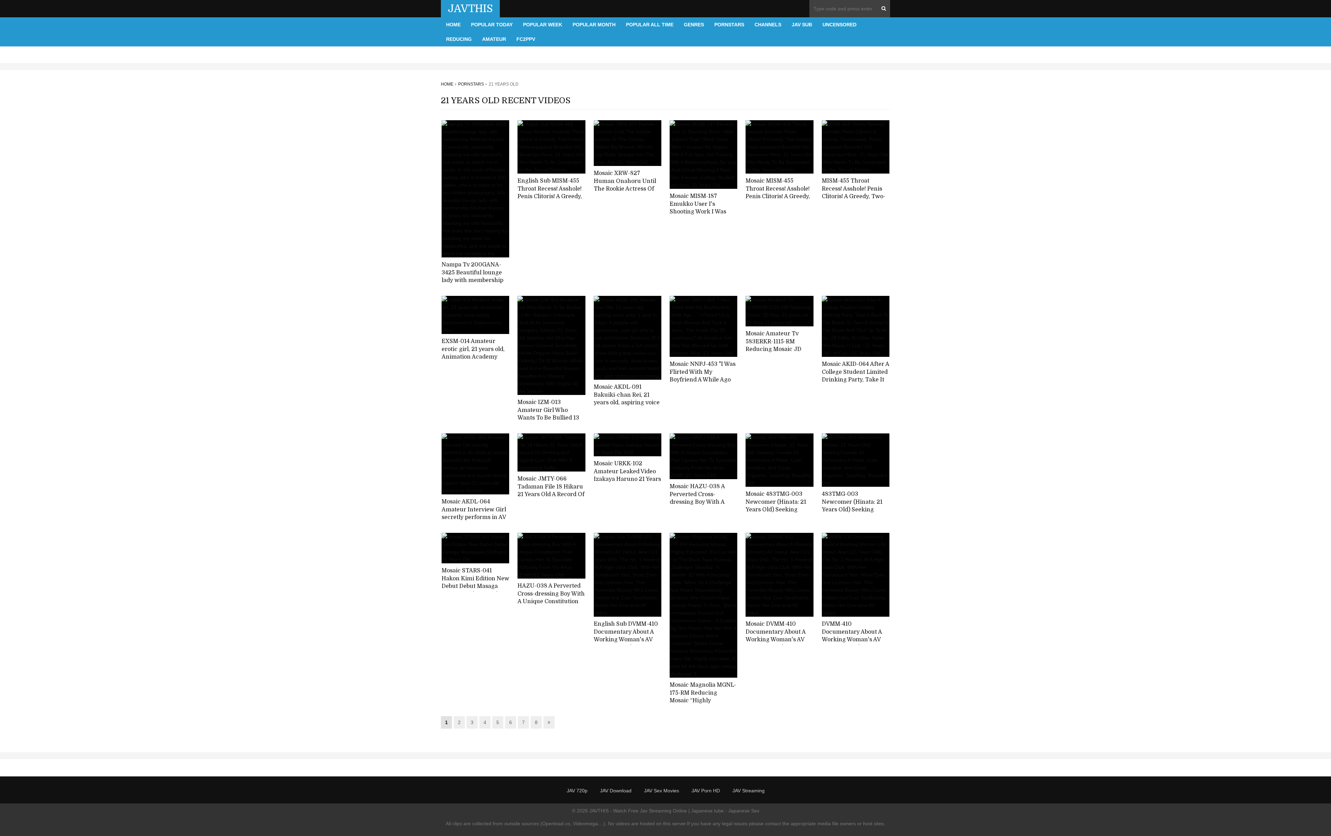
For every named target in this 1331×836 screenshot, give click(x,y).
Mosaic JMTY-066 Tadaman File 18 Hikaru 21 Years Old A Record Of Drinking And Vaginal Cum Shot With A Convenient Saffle (550, 498)
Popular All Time (649, 24)
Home (453, 24)
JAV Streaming (748, 790)
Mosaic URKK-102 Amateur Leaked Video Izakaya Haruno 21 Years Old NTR (627, 475)
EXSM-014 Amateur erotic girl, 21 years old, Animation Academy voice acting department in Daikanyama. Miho (475, 357)
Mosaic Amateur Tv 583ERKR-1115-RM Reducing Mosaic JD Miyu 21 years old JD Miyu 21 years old (774, 349)
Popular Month (594, 24)
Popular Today (492, 24)
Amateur (494, 39)
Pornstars (729, 24)
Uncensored (839, 24)
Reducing (459, 39)
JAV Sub (802, 24)
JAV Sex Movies (661, 790)
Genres (694, 24)
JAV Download (616, 790)
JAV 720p (577, 790)
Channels (768, 24)
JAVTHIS (470, 8)
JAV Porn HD (705, 790)
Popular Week (542, 24)
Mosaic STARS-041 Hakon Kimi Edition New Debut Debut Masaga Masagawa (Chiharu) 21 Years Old (475, 586)
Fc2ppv (525, 39)
